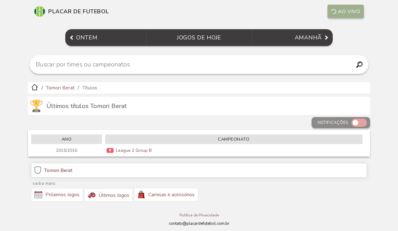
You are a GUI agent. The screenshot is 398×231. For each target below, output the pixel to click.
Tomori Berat (60, 88)
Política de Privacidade (199, 215)
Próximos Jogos (62, 194)
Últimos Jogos (114, 195)
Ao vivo (349, 11)
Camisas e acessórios (171, 194)
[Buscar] (359, 64)
